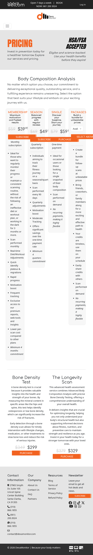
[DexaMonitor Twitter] (83, 502)
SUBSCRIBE (22, 137)
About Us (33, 485)
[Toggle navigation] (7, 26)
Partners (32, 498)
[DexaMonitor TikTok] (78, 502)
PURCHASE (65, 139)
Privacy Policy (55, 493)
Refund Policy (55, 497)
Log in (83, 4)
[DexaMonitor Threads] (75, 506)
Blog (50, 480)
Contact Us (33, 489)
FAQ (30, 494)
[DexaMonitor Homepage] (46, 15)
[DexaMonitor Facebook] (70, 502)
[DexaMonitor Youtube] (71, 506)
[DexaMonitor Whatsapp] (79, 506)
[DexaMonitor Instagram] (74, 502)
